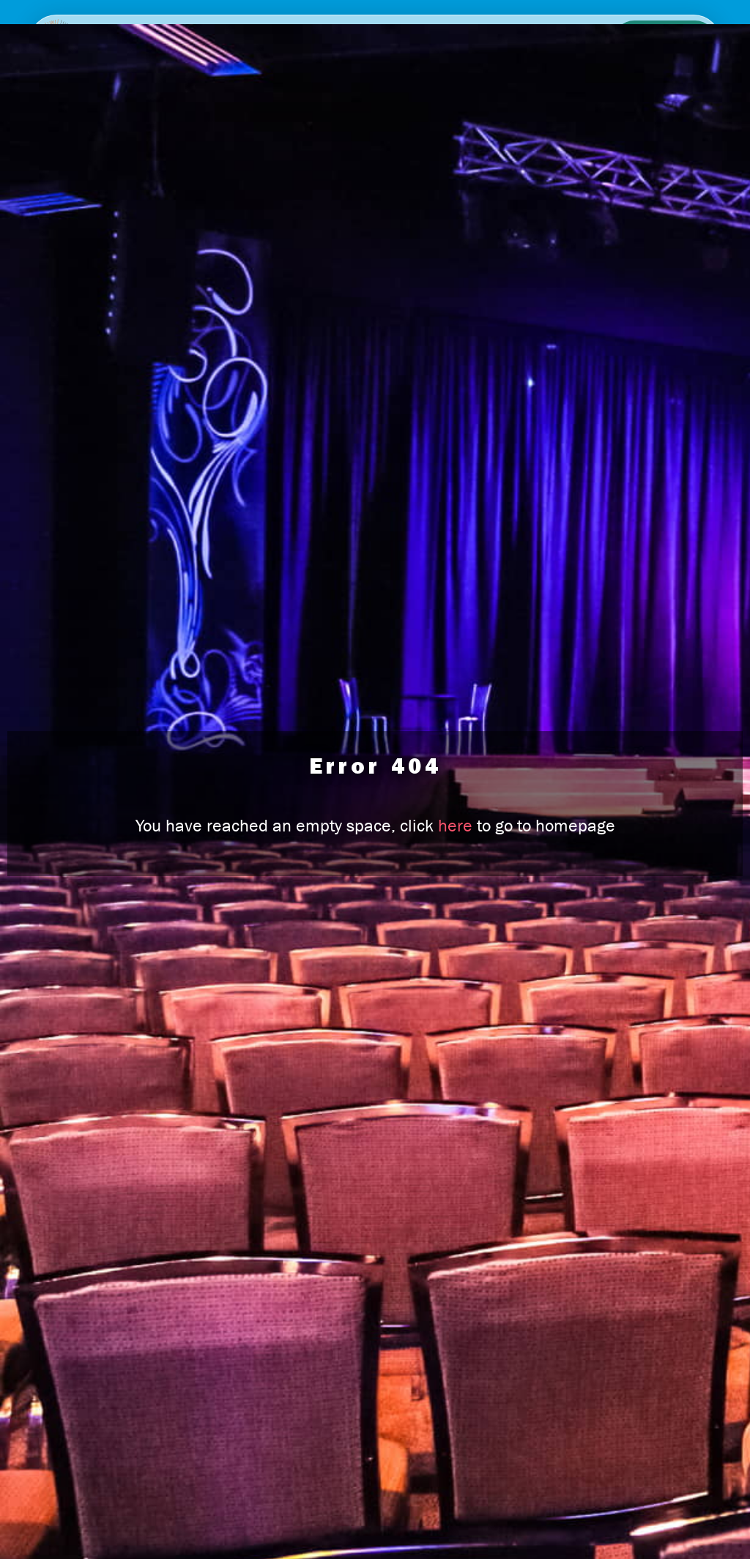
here (455, 826)
